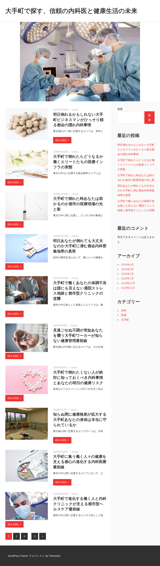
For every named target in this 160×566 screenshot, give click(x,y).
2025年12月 (128, 283)
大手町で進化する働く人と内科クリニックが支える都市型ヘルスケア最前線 (79, 503)
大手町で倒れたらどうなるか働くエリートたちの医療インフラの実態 (78, 161)
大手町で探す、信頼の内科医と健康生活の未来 (71, 11)
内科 (123, 310)
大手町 (125, 319)
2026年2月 (127, 273)
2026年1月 (127, 278)
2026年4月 (127, 264)
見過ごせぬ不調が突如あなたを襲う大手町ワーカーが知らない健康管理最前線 (78, 335)
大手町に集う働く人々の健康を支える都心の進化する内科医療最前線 (79, 461)
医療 (123, 315)
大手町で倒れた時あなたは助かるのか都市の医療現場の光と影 (78, 203)
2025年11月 (128, 287)
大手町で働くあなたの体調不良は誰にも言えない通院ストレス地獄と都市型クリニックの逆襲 (136, 205)
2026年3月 (127, 269)
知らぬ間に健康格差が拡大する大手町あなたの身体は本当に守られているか (80, 419)
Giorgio (75, 109)
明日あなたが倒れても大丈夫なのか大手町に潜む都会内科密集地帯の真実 (79, 246)
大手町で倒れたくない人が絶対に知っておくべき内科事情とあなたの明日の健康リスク (78, 377)
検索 (120, 109)
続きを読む (61, 140)
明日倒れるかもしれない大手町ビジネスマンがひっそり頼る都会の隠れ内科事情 (78, 119)
